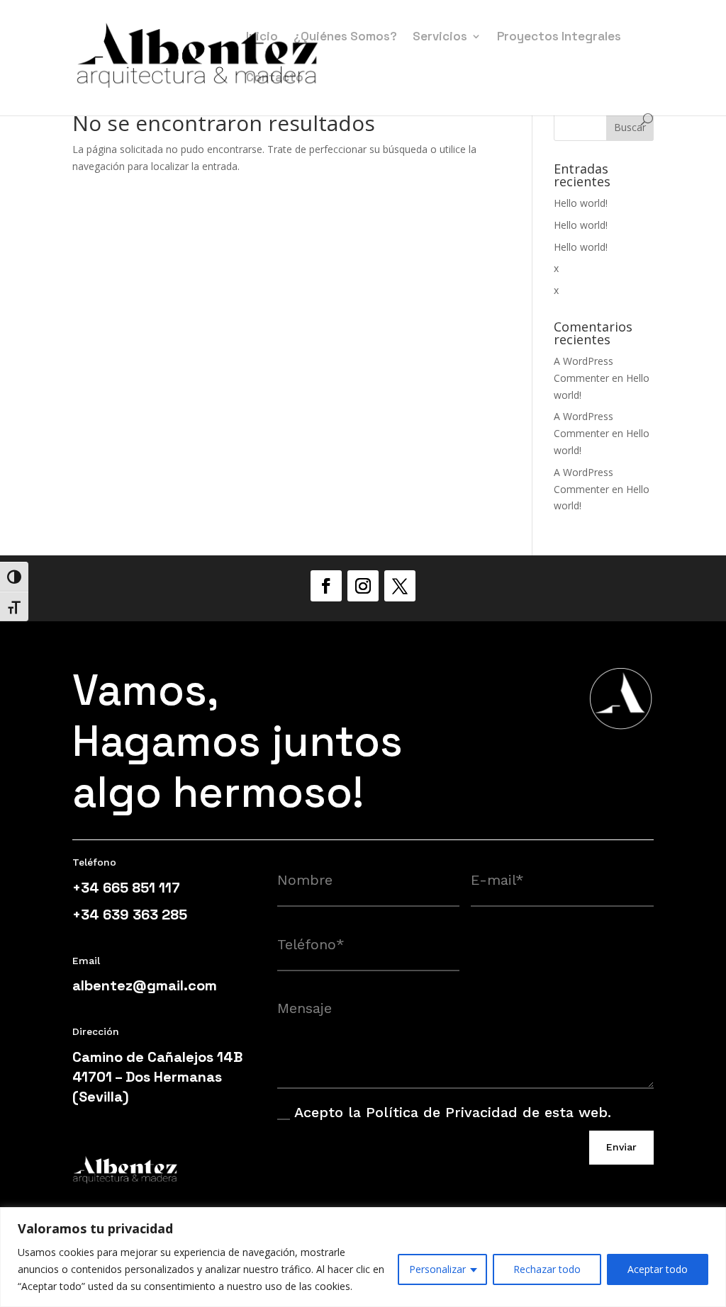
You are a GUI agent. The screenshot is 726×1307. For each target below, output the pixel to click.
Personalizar (437, 1269)
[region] (363, 1257)
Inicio (262, 37)
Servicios (440, 37)
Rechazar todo (547, 1269)
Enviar (621, 1147)
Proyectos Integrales (559, 37)
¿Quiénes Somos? (345, 37)
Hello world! (581, 203)
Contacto (274, 78)
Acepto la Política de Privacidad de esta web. (452, 1112)
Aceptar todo (657, 1269)
